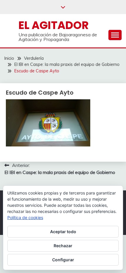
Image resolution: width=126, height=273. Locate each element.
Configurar (63, 259)
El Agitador (53, 25)
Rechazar (63, 245)
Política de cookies (25, 217)
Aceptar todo (63, 231)
